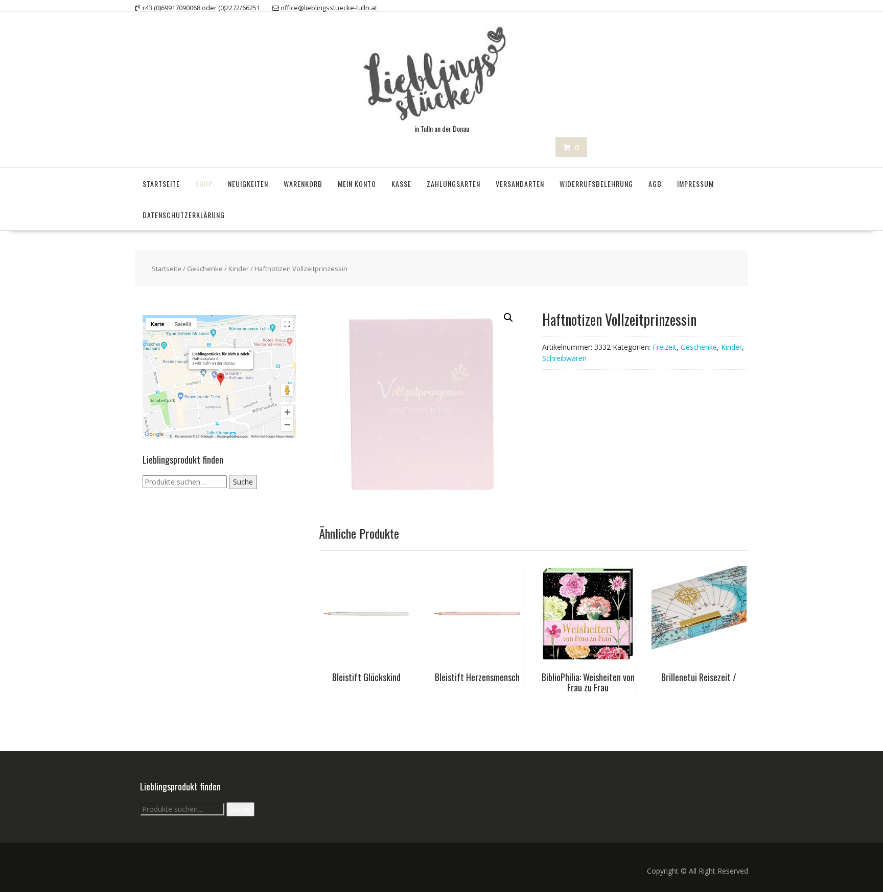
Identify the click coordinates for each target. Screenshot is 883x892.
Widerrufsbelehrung (596, 183)
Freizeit (665, 347)
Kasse (401, 183)
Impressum (695, 183)
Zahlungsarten (453, 183)
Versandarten (520, 183)
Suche (243, 482)
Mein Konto (357, 183)
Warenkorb (303, 183)
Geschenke (205, 268)
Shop (204, 183)
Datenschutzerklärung (184, 214)
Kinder (238, 268)
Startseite (161, 183)
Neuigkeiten (248, 183)
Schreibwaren (564, 358)
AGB (655, 183)
